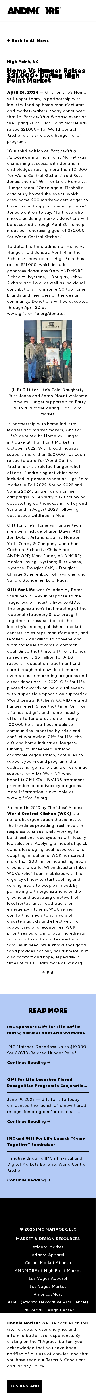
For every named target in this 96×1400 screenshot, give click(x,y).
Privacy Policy (30, 1366)
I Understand (25, 1386)
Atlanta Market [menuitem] (48, 1247)
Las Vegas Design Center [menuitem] (48, 1310)
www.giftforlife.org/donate (35, 313)
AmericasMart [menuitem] (48, 1294)
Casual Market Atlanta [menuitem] (48, 1262)
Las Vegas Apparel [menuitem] (48, 1278)
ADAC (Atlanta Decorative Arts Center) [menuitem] (48, 1302)
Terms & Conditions (66, 1359)
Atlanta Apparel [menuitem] (48, 1255)
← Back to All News (28, 40)
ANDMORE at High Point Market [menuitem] (48, 1270)
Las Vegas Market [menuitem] (48, 1286)
